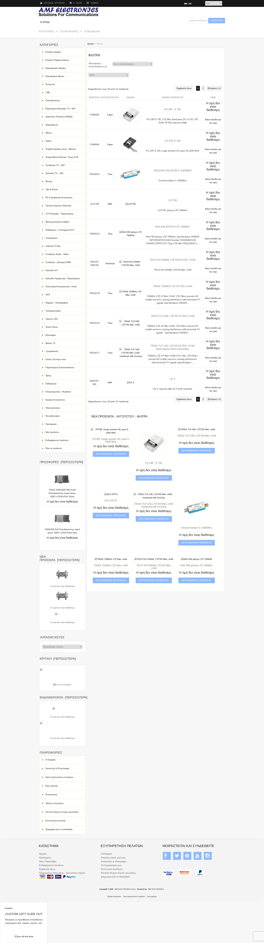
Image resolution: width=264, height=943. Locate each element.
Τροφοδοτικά (64, 351)
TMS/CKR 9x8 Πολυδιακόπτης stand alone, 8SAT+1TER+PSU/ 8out (62, 531)
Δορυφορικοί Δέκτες (64, 76)
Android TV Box (64, 246)
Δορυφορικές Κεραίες (64, 68)
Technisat (110, 263)
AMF (110, 204)
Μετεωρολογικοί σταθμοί (64, 222)
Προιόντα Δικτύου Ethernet (64, 206)
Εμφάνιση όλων (184, 88)
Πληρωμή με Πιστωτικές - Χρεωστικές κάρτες (62, 873)
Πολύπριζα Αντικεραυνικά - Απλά (64, 288)
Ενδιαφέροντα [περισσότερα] (63, 697)
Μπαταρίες (64, 335)
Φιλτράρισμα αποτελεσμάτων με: (98, 65)
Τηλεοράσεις (64, 238)
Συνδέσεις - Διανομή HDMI (64, 262)
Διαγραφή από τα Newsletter (115, 876)
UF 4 (172, 378)
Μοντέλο (94, 97)
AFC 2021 (62, 583)
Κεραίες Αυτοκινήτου (64, 400)
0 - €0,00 (77, 3)
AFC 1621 (62, 604)
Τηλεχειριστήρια (64, 311)
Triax (110, 174)
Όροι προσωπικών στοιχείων (59, 777)
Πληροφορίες (69, 31)
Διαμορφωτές (64, 125)
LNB (64, 92)
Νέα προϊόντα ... (53, 432)
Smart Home (64, 327)
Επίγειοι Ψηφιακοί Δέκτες (64, 60)
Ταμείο (94, 3)
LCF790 (172, 200)
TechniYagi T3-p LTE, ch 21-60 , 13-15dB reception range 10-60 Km (62, 733)
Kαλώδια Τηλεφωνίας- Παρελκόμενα (64, 280)
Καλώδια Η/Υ (64, 270)
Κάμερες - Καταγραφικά (64, 303)
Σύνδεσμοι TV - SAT (64, 165)
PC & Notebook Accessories (64, 197)
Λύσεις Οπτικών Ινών (64, 359)
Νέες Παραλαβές (48, 861)
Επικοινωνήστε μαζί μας (113, 857)
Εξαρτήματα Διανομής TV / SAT (64, 110)
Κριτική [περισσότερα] (58, 658)
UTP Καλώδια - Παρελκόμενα (64, 214)
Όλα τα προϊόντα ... (55, 448)
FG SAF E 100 (173, 140)
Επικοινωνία (92, 31)
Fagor (110, 115)
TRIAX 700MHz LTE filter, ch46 (172, 286)
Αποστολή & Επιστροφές (58, 768)
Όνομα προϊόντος (172, 97)
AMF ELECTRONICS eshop (125, 889)
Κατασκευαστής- (110, 97)
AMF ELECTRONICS (156, 889)
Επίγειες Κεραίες (64, 52)
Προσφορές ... (52, 424)
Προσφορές (45, 857)
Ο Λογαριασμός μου (111, 865)
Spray (64, 375)
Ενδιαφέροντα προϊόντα (51, 865)
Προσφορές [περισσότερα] (61, 462)
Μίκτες (64, 133)
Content (8, 908)
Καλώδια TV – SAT (64, 173)
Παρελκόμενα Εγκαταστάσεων (64, 367)
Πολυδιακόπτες (64, 100)
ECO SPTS (111, 500)
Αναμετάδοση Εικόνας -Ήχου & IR (64, 158)
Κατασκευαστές (52, 637)
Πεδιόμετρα (64, 384)
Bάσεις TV (64, 343)
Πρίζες (64, 141)
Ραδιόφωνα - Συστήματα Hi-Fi (64, 230)
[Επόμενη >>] (214, 88)
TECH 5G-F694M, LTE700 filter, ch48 (172, 259)
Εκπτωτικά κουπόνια (55, 821)
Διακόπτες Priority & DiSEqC (64, 117)
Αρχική (90, 44)
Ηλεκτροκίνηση (64, 408)
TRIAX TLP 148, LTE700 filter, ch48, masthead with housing (153, 505)
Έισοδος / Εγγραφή (54, 3)
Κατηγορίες (46, 31)
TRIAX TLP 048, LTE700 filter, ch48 (172, 316)
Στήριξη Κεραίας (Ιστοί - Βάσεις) (64, 149)
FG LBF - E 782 (172, 109)
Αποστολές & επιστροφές (114, 861)
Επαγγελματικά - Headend (64, 392)
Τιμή (213, 97)
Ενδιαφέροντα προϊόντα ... (58, 440)
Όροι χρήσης (52, 786)
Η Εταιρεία (50, 760)
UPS (64, 295)
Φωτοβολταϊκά (64, 416)
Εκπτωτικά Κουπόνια (111, 869)
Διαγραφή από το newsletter (59, 829)
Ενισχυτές (64, 84)
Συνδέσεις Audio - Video (64, 254)
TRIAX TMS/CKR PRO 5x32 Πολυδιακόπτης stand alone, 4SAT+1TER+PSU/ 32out (62, 493)
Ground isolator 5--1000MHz (173, 170)
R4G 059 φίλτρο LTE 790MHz (172, 226)
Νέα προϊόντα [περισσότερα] (60, 558)
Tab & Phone (64, 189)
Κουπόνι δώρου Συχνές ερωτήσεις (62, 812)
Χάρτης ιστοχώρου (55, 803)
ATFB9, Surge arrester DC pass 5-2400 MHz (110, 440)
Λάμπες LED (64, 319)
